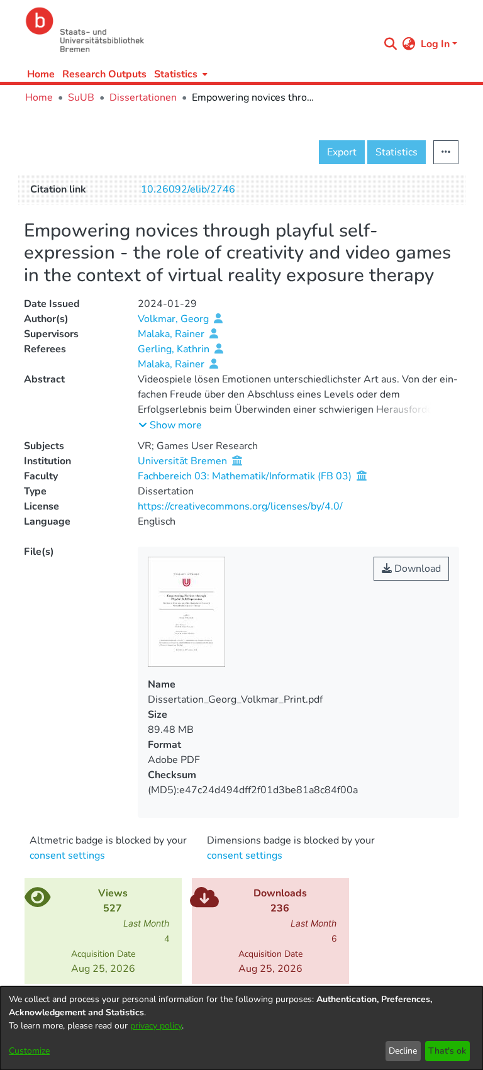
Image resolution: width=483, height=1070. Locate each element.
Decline (403, 1051)
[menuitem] (180, 74)
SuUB (81, 97)
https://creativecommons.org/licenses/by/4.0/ (240, 506)
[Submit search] (391, 44)
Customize (29, 1051)
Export (342, 152)
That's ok (447, 1051)
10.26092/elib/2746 (188, 189)
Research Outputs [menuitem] (104, 74)
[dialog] (241, 1028)
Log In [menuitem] (435, 44)
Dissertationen (143, 97)
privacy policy (156, 1026)
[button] (170, 425)
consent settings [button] (67, 855)
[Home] (199, 29)
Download (416, 569)
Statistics (396, 152)
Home (41, 74)
